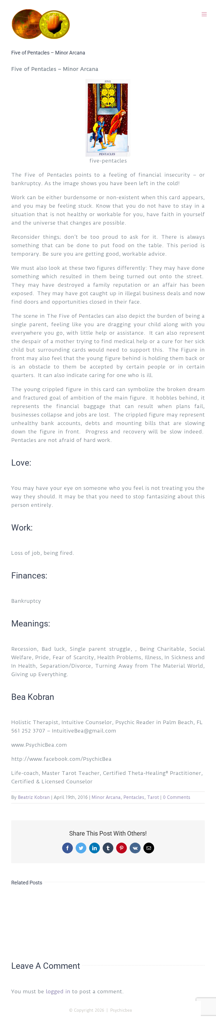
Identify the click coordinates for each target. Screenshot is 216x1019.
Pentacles (133, 797)
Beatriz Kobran (34, 797)
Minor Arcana (106, 797)
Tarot (153, 797)
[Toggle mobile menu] (205, 14)
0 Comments (176, 797)
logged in (58, 991)
